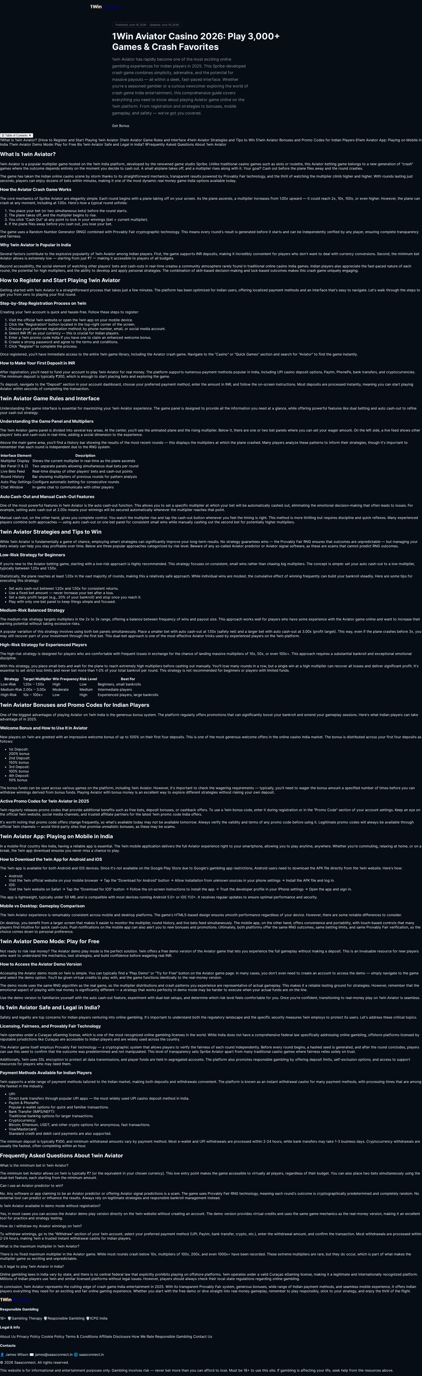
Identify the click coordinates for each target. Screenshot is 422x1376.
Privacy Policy (28, 1336)
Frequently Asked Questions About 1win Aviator (185, 144)
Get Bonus (120, 125)
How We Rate (143, 1336)
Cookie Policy (52, 1336)
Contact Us (202, 1336)
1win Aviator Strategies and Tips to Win (221, 140)
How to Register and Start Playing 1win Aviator (78, 140)
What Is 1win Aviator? (18, 140)
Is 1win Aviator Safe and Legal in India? (110, 144)
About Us (8, 1336)
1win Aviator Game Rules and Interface (153, 140)
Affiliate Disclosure (115, 1336)
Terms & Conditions (81, 1336)
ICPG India (96, 1318)
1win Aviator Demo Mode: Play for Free (42, 144)
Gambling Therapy (24, 1318)
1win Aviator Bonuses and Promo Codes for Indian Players (305, 140)
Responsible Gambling (64, 1318)
